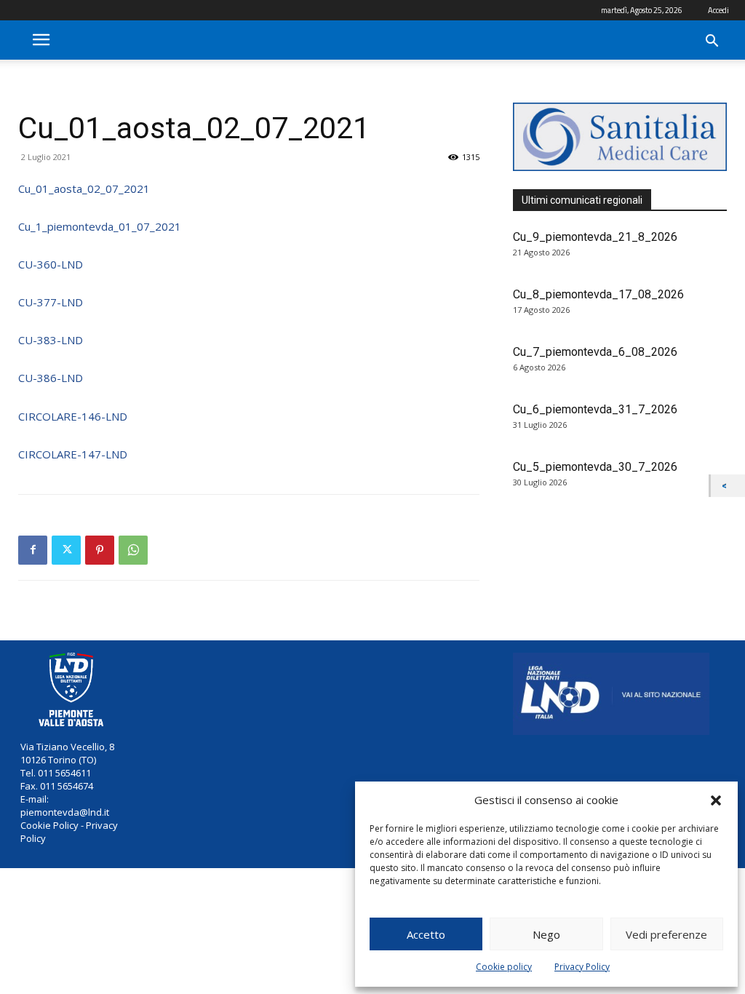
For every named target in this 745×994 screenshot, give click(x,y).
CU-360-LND (50, 264)
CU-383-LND (50, 340)
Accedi (718, 10)
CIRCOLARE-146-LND (72, 416)
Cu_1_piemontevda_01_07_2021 (99, 226)
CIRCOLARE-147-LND (72, 454)
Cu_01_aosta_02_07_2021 (84, 188)
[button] (716, 800)
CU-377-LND (50, 302)
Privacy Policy (582, 967)
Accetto (426, 934)
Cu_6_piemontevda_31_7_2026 (595, 409)
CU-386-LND (50, 377)
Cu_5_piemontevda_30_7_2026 (595, 467)
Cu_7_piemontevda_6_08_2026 (595, 352)
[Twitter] (66, 550)
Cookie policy (504, 967)
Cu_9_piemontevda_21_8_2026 (595, 237)
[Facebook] (32, 550)
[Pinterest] (99, 550)
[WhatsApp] (133, 550)
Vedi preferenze (666, 934)
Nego (546, 934)
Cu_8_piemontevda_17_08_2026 (598, 294)
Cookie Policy (49, 825)
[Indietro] (728, 485)
